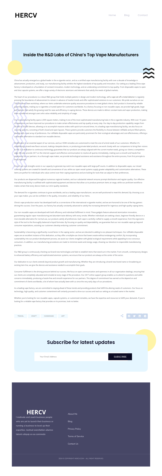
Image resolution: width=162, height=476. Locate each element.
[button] (129, 316)
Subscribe (120, 356)
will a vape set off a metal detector (121, 97)
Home (112, 15)
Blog (127, 15)
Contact (143, 15)
